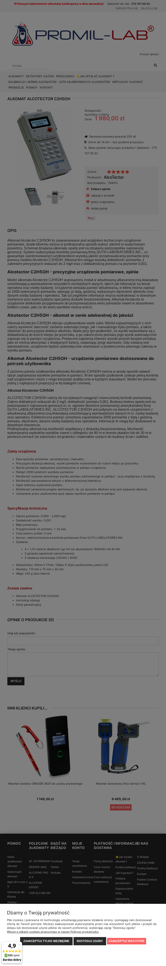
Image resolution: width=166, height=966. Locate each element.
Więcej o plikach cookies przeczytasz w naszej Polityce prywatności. (53, 931)
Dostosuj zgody (90, 941)
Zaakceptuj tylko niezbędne (46, 941)
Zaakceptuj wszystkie (127, 941)
